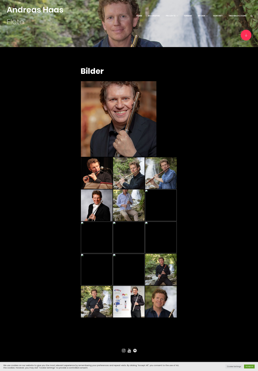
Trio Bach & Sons (237, 15)
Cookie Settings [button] (234, 366)
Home (139, 15)
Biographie (154, 15)
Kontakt (218, 15)
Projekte (170, 15)
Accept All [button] (249, 366)
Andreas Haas (35, 9)
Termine (188, 15)
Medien (201, 15)
